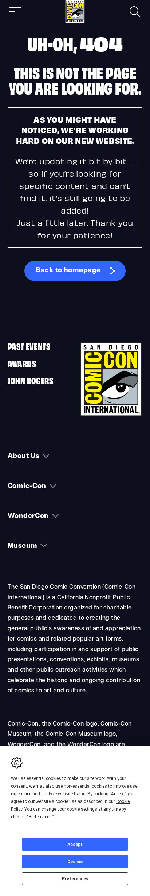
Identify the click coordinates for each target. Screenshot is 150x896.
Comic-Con (27, 486)
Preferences (75, 878)
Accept (75, 844)
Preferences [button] (40, 816)
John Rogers (30, 380)
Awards (22, 363)
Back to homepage (68, 270)
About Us (24, 456)
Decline (75, 861)
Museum (23, 546)
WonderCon (28, 516)
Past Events (29, 346)
